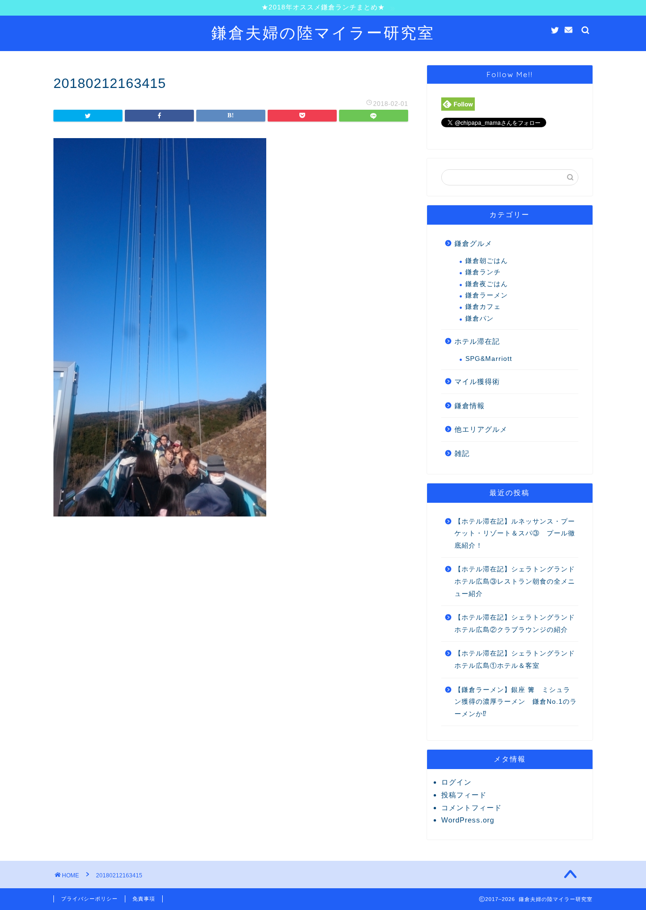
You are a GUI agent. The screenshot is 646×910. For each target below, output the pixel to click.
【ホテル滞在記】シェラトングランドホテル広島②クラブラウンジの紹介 (514, 623)
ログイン (456, 782)
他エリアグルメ (480, 429)
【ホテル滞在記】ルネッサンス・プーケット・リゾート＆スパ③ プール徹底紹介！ (514, 533)
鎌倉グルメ (473, 243)
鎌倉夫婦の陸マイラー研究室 (323, 32)
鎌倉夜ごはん (486, 284)
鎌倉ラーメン (486, 295)
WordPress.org (467, 820)
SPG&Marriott (488, 358)
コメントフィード (471, 808)
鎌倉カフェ (483, 306)
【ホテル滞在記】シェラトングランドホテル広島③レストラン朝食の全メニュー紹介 (514, 581)
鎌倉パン (479, 318)
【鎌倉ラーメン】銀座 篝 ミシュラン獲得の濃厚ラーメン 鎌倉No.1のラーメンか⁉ (515, 702)
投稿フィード (464, 795)
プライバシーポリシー (89, 898)
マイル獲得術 (477, 381)
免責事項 (143, 898)
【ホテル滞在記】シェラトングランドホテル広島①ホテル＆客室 (514, 659)
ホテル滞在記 (477, 341)
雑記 (462, 453)
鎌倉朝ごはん (486, 260)
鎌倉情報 (469, 406)
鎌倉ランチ (483, 272)
